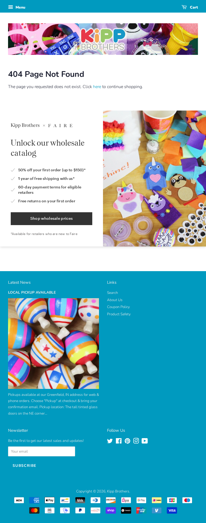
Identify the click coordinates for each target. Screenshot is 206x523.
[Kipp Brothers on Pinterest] (127, 442)
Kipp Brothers (118, 491)
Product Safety (119, 314)
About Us (115, 299)
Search (112, 292)
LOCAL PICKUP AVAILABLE (32, 292)
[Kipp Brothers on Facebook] (119, 442)
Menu (19, 7)
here (97, 87)
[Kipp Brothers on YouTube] (145, 442)
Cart (193, 7)
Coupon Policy (118, 306)
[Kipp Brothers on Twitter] (110, 442)
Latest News (19, 282)
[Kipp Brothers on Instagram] (136, 442)
